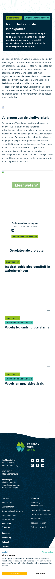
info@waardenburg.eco (11, 474)
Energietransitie (9, 507)
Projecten (6, 527)
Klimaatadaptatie (9, 515)
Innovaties (6, 523)
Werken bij (6, 537)
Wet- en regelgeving (39, 527)
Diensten (35, 498)
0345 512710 (7, 471)
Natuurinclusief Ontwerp (12, 511)
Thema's (5, 498)
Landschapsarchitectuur (41, 514)
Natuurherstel (8, 520)
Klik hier (5, 482)
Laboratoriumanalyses (40, 510)
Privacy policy (47, 552)
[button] (6, 552)
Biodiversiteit (7, 502)
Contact (5, 547)
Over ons (6, 533)
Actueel (5, 542)
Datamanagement (38, 523)
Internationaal (37, 519)
